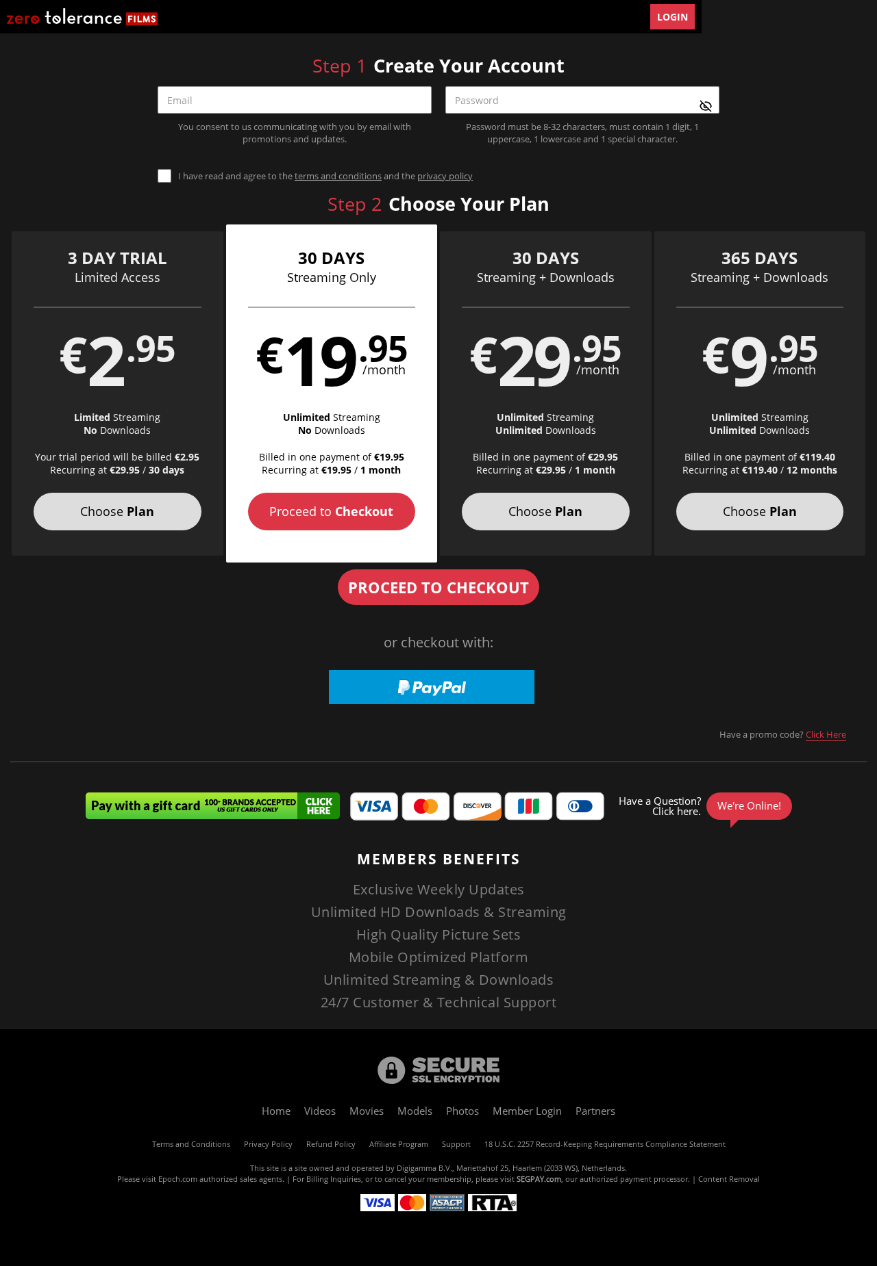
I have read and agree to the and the (325, 176)
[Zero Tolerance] (82, 17)
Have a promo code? (782, 734)
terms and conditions (338, 176)
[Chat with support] (703, 806)
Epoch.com (177, 1179)
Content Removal (729, 1179)
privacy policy (445, 176)
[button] (117, 393)
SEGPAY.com (539, 1179)
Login (672, 16)
